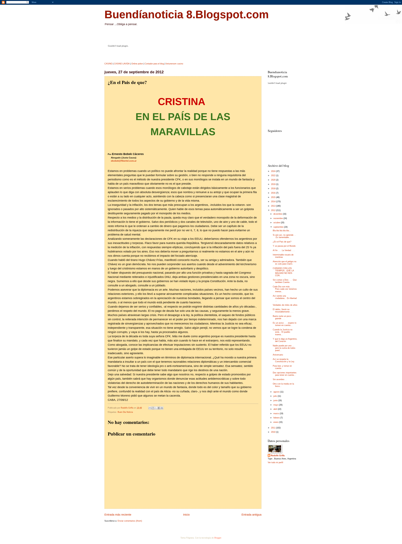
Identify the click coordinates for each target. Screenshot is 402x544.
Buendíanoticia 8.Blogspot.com (186, 14)
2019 (273, 184)
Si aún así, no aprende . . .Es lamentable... (284, 236)
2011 (273, 428)
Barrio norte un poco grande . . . (282, 317)
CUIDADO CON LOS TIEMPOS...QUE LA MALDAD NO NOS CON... (283, 272)
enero (276, 422)
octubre (277, 222)
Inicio (186, 514)
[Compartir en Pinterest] (161, 408)
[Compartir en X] (156, 408)
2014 (273, 201)
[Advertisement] (283, 107)
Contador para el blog (154, 63)
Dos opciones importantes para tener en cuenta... (284, 373)
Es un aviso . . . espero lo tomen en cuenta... (284, 324)
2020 (273, 180)
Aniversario (278, 355)
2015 (273, 197)
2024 (273, 171)
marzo (276, 413)
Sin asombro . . (280, 379)
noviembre (278, 218)
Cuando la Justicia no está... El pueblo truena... (282, 332)
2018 (273, 188)
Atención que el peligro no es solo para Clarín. (284, 262)
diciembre (278, 214)
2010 (273, 432)
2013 (273, 206)
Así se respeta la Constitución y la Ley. (284, 360)
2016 (273, 193)
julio (275, 396)
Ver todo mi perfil (275, 462)
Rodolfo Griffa (278, 455)
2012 (273, 210)
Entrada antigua (251, 514)
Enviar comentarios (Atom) (130, 521)
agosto (276, 392)
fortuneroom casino (174, 63)
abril (275, 409)
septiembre (278, 227)
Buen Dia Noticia (125, 412)
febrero (276, 418)
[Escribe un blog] (153, 408)
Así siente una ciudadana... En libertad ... (285, 298)
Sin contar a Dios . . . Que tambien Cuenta (285, 281)
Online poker (137, 63)
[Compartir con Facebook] (158, 408)
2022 (273, 175)
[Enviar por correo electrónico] (150, 408)
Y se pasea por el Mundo (284, 246)
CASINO (108, 63)
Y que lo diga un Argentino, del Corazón (285, 340)
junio (275, 400)
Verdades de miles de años (285, 305)
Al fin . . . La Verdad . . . (284, 250)
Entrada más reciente (117, 514)
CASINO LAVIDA (122, 63)
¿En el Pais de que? (282, 242)
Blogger (217, 538)
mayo (276, 405)
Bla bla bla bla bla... (282, 230)
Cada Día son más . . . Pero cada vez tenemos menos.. (285, 289)
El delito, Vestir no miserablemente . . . (283, 310)
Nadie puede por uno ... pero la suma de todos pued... (284, 348)
